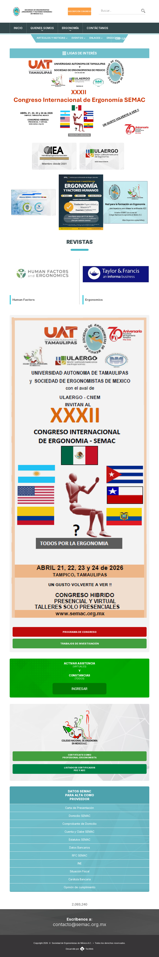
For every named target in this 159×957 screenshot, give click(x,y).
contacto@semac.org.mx (79, 924)
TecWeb (89, 949)
